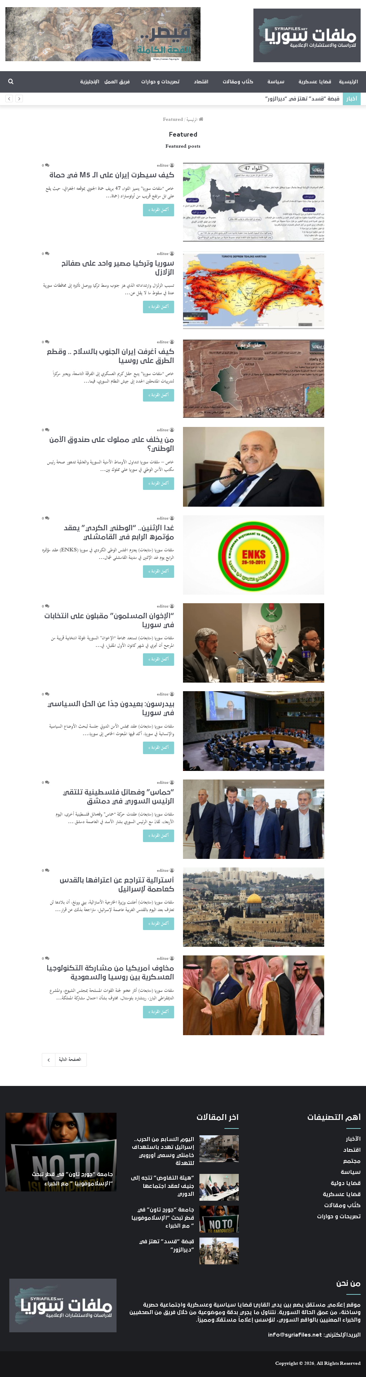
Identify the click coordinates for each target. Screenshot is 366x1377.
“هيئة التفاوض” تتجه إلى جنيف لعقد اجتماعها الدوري (162, 1185)
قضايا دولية (346, 1183)
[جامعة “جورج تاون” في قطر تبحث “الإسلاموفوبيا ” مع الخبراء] (219, 1219)
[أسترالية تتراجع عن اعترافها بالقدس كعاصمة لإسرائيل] (253, 907)
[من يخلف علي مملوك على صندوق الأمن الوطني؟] (253, 467)
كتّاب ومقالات (238, 82)
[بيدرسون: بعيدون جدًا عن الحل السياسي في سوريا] (253, 731)
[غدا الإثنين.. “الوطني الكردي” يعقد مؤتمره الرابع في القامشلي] (253, 555)
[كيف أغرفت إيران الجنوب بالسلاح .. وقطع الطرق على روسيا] (253, 379)
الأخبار (353, 1138)
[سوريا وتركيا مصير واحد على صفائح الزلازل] (253, 290)
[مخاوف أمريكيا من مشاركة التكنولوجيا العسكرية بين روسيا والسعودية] (253, 995)
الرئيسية (348, 82)
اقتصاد (201, 82)
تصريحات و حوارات (160, 82)
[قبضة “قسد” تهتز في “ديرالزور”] (219, 1251)
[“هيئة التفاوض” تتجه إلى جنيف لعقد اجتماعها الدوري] (219, 1187)
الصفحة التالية (70, 1060)
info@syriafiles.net (295, 1334)
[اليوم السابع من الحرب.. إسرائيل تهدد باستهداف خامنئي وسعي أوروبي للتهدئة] (219, 1148)
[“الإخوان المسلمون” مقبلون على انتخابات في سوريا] (253, 643)
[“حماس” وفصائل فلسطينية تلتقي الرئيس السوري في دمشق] (253, 819)
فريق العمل (117, 82)
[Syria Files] (307, 35)
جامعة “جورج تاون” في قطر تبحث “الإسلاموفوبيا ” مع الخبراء (162, 1217)
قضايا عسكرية (314, 82)
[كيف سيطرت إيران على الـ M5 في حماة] (253, 202)
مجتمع (352, 1161)
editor (163, 166)
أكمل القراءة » (158, 210)
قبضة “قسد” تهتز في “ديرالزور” (302, 99)
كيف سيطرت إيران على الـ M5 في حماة (111, 175)
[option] (61, 1152)
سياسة (275, 82)
